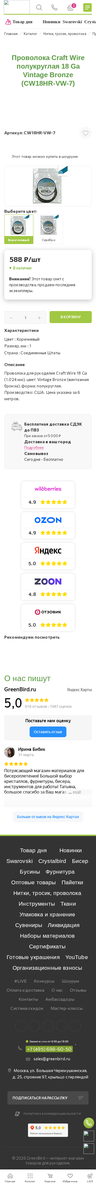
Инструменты (37, 904)
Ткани (68, 904)
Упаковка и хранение (47, 914)
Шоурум (70, 980)
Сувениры (28, 925)
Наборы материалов (47, 936)
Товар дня (33, 850)
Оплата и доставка (26, 989)
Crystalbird (52, 861)
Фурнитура (60, 872)
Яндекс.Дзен (75, 1026)
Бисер (80, 861)
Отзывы (78, 989)
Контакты (28, 999)
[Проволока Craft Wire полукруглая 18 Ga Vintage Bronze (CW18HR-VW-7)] (48, 186)
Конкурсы (44, 980)
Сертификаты (47, 946)
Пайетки (72, 882)
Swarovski (19, 861)
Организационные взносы (47, 968)
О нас (57, 989)
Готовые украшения (33, 957)
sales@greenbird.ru (52, 1058)
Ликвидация (63, 925)
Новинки (70, 850)
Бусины (30, 872)
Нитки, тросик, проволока (47, 893)
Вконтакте (20, 1026)
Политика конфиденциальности (52, 1113)
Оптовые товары (33, 882)
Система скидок (26, 1008)
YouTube (76, 957)
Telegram (48, 1026)
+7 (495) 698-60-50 (49, 1049)
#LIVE (20, 980)
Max (34, 1026)
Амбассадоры (59, 999)
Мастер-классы (67, 1008)
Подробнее (34, 447)
